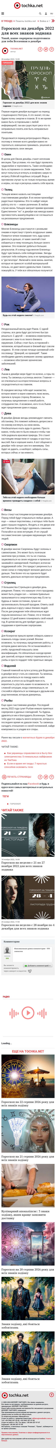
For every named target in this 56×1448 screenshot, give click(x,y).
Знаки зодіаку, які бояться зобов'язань (20, 1325)
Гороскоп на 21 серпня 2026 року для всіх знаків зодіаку (27, 1158)
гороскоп (15, 804)
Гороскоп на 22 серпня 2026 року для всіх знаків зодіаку (27, 1103)
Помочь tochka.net (26, 21)
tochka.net (16, 49)
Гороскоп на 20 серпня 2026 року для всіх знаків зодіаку (27, 1271)
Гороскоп (7, 63)
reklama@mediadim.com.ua (42, 1418)
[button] (46, 13)
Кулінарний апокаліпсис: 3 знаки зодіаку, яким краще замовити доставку (25, 1214)
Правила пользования (9, 1433)
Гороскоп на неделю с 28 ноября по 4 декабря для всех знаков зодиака (27, 926)
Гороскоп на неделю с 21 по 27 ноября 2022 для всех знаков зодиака (23, 866)
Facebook (33, 784)
